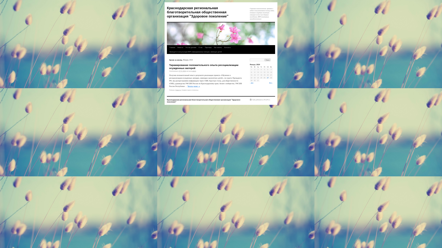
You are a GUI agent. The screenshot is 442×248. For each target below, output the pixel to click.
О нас (201, 47)
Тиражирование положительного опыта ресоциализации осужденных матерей (203, 66)
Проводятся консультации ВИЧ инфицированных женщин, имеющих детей (195, 52)
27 (268, 78)
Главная (172, 47)
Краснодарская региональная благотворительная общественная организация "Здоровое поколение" (197, 11)
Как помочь (218, 47)
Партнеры (208, 47)
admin (194, 71)
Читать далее (194, 86)
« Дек (251, 83)
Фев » (271, 83)
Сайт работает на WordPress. (261, 100)
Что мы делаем (190, 47)
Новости (180, 47)
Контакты (227, 47)
